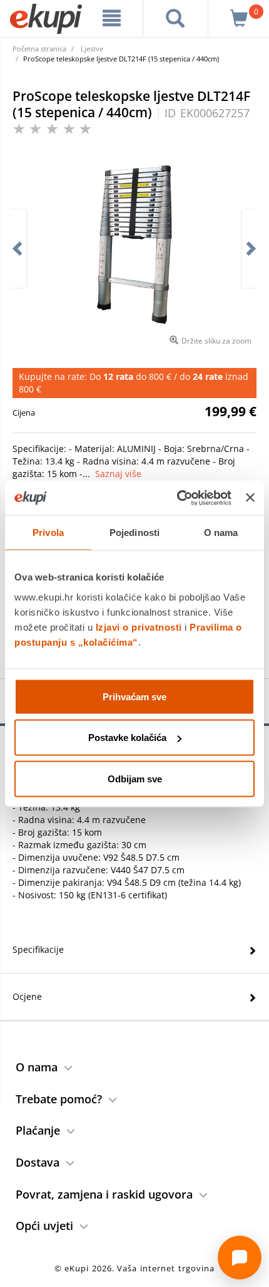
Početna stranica (39, 48)
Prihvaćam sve (134, 696)
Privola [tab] (48, 532)
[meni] (112, 18)
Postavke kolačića (127, 737)
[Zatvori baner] (250, 497)
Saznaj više (118, 474)
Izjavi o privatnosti (139, 626)
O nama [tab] (221, 532)
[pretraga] (175, 18)
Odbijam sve (135, 778)
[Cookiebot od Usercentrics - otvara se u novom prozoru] (177, 498)
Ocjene (27, 996)
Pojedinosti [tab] (134, 532)
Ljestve (92, 48)
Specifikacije (38, 949)
